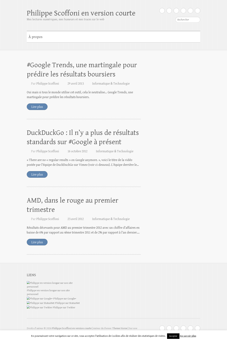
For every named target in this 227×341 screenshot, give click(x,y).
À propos (36, 37)
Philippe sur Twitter (63, 307)
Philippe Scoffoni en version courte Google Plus (169, 10)
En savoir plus (188, 335)
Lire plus (37, 107)
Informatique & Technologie (111, 83)
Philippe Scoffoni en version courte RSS (197, 10)
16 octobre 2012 (77, 151)
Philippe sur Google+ (64, 298)
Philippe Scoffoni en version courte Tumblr (190, 10)
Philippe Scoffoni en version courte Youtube (176, 10)
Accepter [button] (173, 336)
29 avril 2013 (76, 83)
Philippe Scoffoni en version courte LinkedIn (183, 10)
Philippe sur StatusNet (67, 303)
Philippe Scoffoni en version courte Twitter (162, 10)
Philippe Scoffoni (47, 83)
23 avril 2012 (76, 219)
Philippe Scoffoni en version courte (81, 13)
